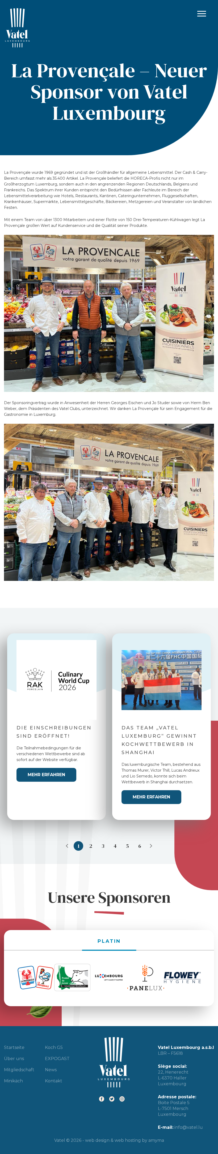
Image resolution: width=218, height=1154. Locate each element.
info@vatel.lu (188, 1127)
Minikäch (13, 1080)
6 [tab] (139, 846)
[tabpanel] (56, 726)
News (51, 1069)
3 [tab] (103, 846)
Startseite (14, 1047)
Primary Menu (201, 13)
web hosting (128, 1140)
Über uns (14, 1058)
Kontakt (53, 1080)
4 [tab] (115, 846)
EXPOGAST (57, 1058)
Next (151, 846)
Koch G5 (54, 1047)
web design (97, 1140)
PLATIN (109, 941)
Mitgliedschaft (19, 1069)
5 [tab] (127, 846)
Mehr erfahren (46, 774)
